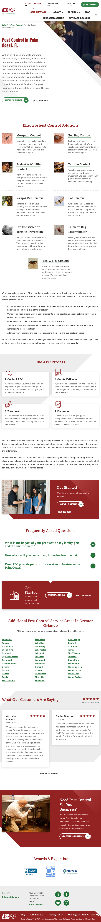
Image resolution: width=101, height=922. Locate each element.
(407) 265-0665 (89, 4)
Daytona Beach (9, 663)
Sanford (72, 643)
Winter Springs (75, 677)
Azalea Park (8, 646)
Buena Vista (7, 650)
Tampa (71, 650)
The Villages (74, 653)
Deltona (5, 673)
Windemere (73, 663)
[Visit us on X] (58, 894)
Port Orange (74, 639)
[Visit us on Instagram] (66, 903)
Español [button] (73, 12)
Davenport (7, 660)
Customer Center (53, 18)
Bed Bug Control (79, 135)
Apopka (5, 643)
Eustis (5, 677)
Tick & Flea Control (55, 261)
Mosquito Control (28, 135)
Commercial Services (52, 4)
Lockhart (39, 656)
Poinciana (39, 680)
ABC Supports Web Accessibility (83, 915)
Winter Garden (75, 667)
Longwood (40, 660)
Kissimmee (40, 639)
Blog (87, 12)
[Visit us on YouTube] (58, 903)
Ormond (39, 667)
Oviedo (38, 670)
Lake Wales (40, 650)
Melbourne (40, 663)
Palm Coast (40, 673)
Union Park (73, 660)
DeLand (5, 670)
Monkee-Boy (90, 919)
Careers (6, 893)
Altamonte (7, 639)
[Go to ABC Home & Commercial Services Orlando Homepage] (8, 11)
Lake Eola (40, 643)
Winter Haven (74, 670)
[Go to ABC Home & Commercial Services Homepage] (9, 916)
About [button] (57, 12)
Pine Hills (39, 677)
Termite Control (79, 164)
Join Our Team (71, 4)
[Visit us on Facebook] (66, 894)
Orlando (32, 3)
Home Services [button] (38, 12)
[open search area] (96, 15)
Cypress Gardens (10, 656)
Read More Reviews (49, 773)
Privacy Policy (56, 915)
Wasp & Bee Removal (30, 198)
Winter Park (73, 673)
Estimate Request (79, 18)
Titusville (72, 656)
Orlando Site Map (10, 897)
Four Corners (8, 680)
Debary (5, 667)
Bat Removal (76, 198)
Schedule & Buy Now (13, 100)
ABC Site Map (37, 915)
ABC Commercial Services (73, 836)
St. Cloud (72, 646)
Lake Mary (40, 646)
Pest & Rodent (16, 25)
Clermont (6, 653)
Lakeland (39, 653)
